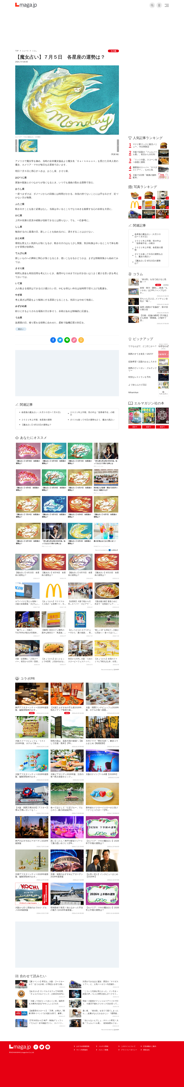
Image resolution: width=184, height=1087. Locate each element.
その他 (113, 51)
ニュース (25, 51)
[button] (16, 145)
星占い (21, 329)
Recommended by (101, 550)
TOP (17, 51)
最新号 (134, 427)
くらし (34, 51)
